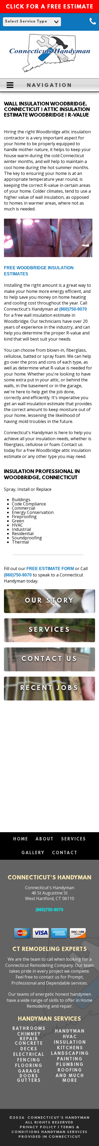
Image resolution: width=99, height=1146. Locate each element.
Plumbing (70, 1065)
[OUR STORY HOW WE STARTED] (49, 617)
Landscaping (70, 1053)
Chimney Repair (29, 1037)
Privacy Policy (38, 1127)
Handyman (70, 1031)
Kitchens (70, 1048)
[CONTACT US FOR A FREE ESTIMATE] (49, 675)
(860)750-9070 (73, 309)
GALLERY (33, 853)
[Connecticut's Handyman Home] (49, 71)
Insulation (70, 1042)
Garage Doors (29, 1074)
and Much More (70, 1078)
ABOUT (45, 839)
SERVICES (73, 839)
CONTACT (65, 853)
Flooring (29, 1066)
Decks (28, 1049)
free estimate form (50, 568)
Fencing (29, 1060)
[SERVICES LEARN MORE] (49, 646)
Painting (70, 1059)
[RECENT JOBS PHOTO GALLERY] (49, 704)
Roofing (70, 1070)
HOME (20, 839)
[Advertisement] (49, 764)
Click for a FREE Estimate (49, 7)
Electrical (29, 1054)
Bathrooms (29, 1028)
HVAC (70, 1037)
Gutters (29, 1080)
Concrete (29, 1043)
